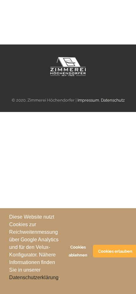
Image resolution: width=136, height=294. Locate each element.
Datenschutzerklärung (34, 277)
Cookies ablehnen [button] (78, 251)
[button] (10, 286)
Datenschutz (113, 100)
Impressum (88, 100)
